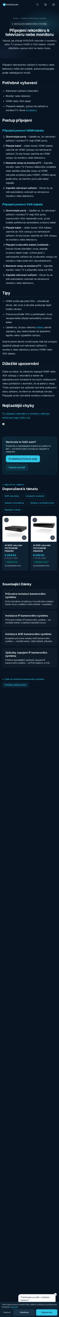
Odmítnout (24, 1312)
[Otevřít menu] (53, 4)
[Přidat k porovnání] (24, 537)
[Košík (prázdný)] (45, 4)
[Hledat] (37, 4)
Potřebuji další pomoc (15, 685)
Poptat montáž (17, 467)
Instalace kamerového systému (33, 18)
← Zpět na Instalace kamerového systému (23, 679)
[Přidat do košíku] (23, 565)
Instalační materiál (34, 496)
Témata (15, 18)
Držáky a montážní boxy (42, 503)
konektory (31, 110)
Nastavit (7, 1312)
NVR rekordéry (12, 496)
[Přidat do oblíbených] (6, 520)
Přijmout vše (46, 1312)
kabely (40, 327)
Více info (14, 1307)
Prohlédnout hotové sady (23, 458)
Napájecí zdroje (13, 509)
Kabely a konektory (14, 503)
